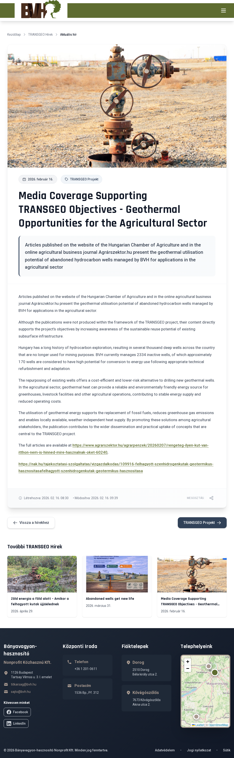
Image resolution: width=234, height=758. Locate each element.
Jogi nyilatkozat (199, 750)
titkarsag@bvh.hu (23, 684)
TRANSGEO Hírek (40, 34)
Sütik (226, 750)
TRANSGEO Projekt (199, 522)
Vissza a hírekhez (34, 522)
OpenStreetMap (218, 725)
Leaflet (199, 725)
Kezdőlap (14, 34)
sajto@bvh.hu (21, 692)
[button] (214, 672)
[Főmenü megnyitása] (223, 10)
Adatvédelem (165, 750)
